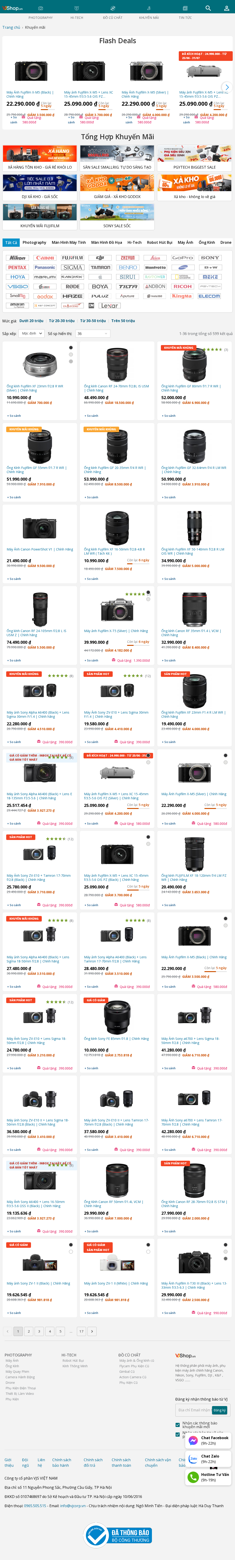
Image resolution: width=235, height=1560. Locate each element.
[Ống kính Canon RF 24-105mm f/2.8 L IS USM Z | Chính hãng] (40, 607)
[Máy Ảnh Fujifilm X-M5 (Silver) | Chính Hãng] (146, 69)
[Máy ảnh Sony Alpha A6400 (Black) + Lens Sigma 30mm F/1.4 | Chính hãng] (40, 689)
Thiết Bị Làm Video (20, 1393)
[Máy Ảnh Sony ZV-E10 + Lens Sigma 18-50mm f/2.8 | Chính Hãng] (40, 1015)
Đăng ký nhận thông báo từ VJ (201, 1404)
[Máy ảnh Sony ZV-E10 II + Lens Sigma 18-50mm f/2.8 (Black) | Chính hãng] (40, 1097)
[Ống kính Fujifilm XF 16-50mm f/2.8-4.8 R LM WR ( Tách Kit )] (117, 526)
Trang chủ (11, 27)
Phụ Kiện (12, 1399)
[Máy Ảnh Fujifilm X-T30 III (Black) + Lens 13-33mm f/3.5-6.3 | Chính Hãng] (194, 1260)
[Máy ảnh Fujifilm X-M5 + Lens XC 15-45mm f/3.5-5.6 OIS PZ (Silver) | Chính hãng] (204, 69)
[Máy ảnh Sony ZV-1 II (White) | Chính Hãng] (117, 1260)
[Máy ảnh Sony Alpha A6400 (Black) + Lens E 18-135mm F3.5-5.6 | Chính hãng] (40, 770)
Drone (10, 1382)
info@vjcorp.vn (73, 1505)
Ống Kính (12, 1366)
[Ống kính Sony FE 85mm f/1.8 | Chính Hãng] (117, 1015)
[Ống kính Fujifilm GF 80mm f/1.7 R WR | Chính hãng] (194, 363)
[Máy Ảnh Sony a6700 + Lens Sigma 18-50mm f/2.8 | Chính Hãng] (194, 1015)
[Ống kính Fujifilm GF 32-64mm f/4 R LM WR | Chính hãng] (194, 444)
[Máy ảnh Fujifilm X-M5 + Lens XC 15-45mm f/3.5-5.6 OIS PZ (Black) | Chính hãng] (88, 69)
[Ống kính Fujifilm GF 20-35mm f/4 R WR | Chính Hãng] (117, 444)
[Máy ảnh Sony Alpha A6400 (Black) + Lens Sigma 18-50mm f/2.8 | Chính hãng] (40, 933)
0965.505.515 (35, 1505)
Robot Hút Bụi (73, 1360)
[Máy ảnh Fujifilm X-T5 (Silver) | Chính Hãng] (117, 607)
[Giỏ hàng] (227, 8)
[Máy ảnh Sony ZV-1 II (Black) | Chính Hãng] (40, 1260)
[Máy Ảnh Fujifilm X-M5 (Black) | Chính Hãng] (31, 69)
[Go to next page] (92, 1331)
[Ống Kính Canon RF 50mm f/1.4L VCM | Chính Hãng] (117, 1178)
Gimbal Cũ (127, 1371)
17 (81, 1331)
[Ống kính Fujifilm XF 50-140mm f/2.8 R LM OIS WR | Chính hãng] (194, 526)
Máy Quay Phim (17, 1371)
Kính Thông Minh (75, 1366)
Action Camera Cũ (132, 1377)
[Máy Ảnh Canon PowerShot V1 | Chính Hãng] (40, 526)
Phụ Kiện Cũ (128, 1382)
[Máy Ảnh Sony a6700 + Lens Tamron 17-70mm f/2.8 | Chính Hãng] (194, 1097)
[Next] (227, 87)
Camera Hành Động (20, 1377)
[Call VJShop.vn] (193, 1477)
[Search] (208, 8)
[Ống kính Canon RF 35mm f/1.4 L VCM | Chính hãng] (194, 607)
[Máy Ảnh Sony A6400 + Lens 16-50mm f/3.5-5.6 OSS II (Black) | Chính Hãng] (40, 1178)
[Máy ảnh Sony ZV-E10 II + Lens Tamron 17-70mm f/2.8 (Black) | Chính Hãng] (117, 1097)
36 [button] (80, 333)
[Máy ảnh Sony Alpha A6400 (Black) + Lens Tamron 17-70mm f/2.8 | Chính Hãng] (117, 933)
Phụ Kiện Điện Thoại (21, 1388)
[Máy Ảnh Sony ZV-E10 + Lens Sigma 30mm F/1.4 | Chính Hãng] (117, 689)
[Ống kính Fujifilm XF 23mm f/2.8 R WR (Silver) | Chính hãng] (40, 363)
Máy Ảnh (12, 1360)
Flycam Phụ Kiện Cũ (134, 1366)
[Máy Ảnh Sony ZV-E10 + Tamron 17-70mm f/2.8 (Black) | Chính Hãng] (40, 852)
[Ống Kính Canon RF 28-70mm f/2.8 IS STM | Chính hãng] (194, 1178)
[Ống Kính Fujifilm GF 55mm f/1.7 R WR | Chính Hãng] (40, 444)
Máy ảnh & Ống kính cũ (136, 1360)
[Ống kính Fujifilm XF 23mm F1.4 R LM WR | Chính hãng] (194, 689)
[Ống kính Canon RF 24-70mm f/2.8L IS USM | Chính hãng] (117, 363)
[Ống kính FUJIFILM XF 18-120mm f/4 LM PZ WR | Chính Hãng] (194, 852)
